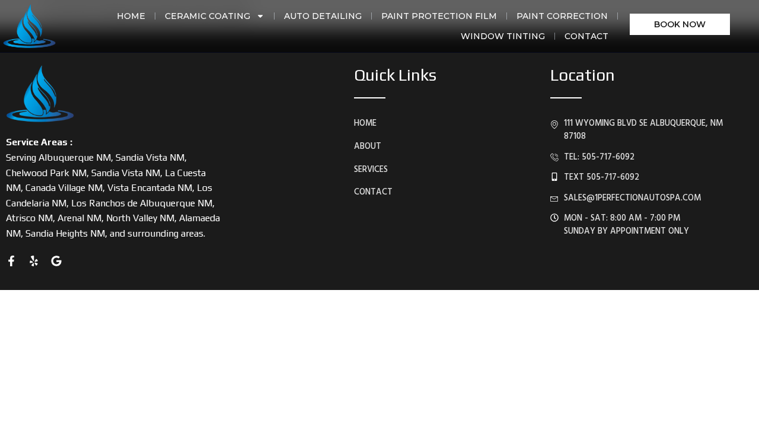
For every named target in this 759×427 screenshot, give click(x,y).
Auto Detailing (323, 16)
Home (131, 16)
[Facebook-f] (11, 261)
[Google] (56, 261)
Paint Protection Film (439, 16)
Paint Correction (562, 16)
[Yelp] (33, 261)
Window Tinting (503, 36)
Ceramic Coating (207, 16)
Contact (586, 36)
